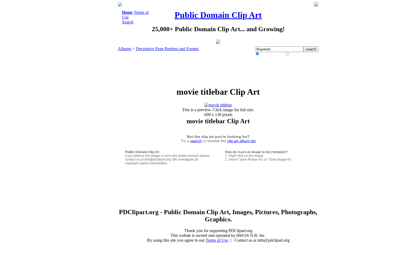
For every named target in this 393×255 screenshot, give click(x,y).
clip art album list (241, 141)
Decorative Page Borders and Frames (167, 48)
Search (127, 22)
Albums (124, 48)
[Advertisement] (96, 82)
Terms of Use (217, 240)
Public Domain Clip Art (218, 15)
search (196, 141)
